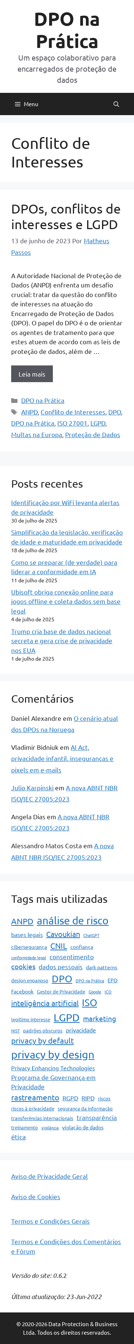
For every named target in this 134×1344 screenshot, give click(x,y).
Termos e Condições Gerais (50, 1221)
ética (18, 1136)
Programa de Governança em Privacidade (53, 1082)
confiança (81, 946)
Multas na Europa (36, 434)
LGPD (97, 423)
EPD (113, 980)
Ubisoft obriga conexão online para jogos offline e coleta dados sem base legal (66, 601)
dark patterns (101, 967)
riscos (104, 1098)
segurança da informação (85, 1108)
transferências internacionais (42, 1118)
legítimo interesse (30, 1019)
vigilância (50, 1127)
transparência (97, 1117)
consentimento (72, 956)
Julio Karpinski (32, 787)
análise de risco (73, 920)
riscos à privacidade (32, 1108)
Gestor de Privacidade (61, 991)
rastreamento (35, 1097)
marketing (99, 1018)
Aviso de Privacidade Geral (49, 1176)
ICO (108, 992)
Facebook (22, 991)
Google (95, 992)
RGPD (70, 1097)
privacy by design (53, 1054)
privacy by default (42, 1040)
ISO (89, 1002)
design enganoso (29, 980)
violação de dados (82, 1127)
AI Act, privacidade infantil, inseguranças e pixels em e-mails (62, 758)
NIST (15, 1031)
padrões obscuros (43, 1030)
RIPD (88, 1097)
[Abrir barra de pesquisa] (116, 104)
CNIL (58, 945)
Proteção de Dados (92, 434)
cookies (23, 966)
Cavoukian (63, 933)
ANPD (29, 412)
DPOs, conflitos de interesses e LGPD (66, 216)
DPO (114, 412)
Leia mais (32, 374)
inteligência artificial (45, 1003)
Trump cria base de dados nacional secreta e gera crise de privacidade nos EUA (61, 640)
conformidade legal (28, 957)
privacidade (81, 1030)
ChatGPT (91, 935)
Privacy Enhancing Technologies (53, 1067)
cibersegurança (29, 946)
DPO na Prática (67, 29)
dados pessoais (61, 966)
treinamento (24, 1127)
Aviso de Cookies (35, 1196)
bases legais (27, 934)
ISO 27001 (72, 423)
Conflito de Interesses (73, 412)
